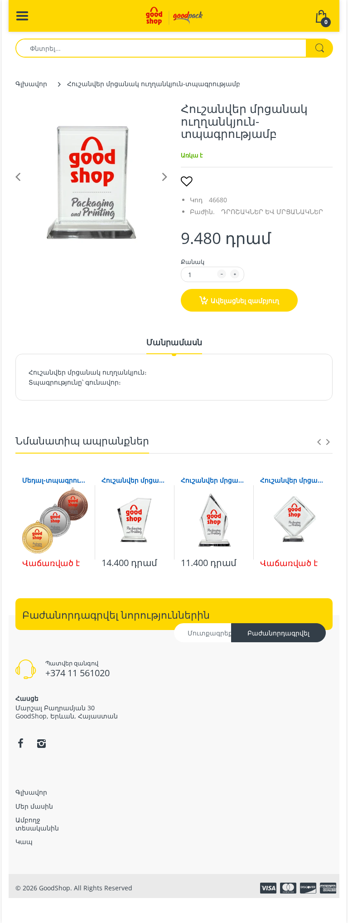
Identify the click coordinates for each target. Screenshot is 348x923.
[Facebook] (20, 743)
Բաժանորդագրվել (278, 633)
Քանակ (192, 262)
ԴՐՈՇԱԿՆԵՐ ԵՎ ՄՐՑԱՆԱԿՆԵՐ (272, 211)
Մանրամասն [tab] (174, 342)
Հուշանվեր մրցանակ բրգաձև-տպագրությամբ (213, 480)
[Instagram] (41, 743)
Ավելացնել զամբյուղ (245, 300)
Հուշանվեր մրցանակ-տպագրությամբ (134, 480)
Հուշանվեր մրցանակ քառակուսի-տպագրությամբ (293, 480)
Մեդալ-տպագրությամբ (55, 480)
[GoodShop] (174, 15)
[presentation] (319, 442)
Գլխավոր (31, 83)
